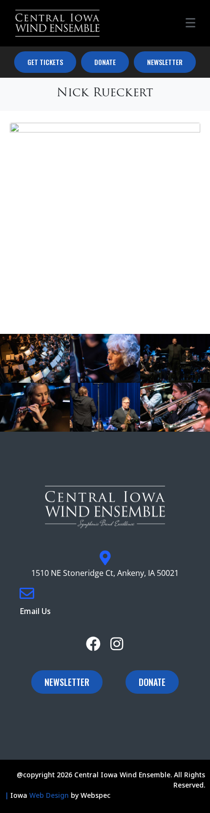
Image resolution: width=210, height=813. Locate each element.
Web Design (49, 795)
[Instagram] (116, 644)
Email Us (35, 611)
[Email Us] (27, 593)
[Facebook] (93, 644)
